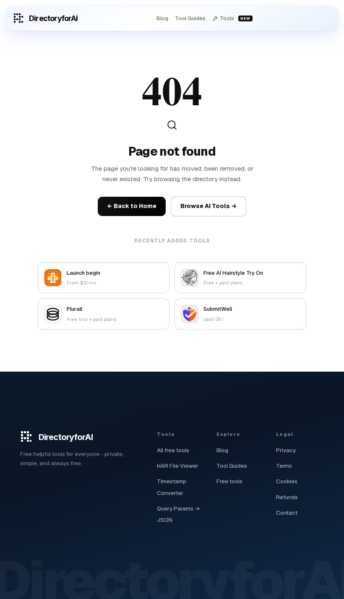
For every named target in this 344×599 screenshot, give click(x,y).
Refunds (287, 497)
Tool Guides (190, 18)
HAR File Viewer (177, 465)
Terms (284, 465)
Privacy (286, 450)
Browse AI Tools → (208, 206)
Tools (235, 18)
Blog (162, 18)
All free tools (173, 450)
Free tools (229, 481)
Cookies (286, 481)
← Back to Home (131, 206)
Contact (286, 512)
